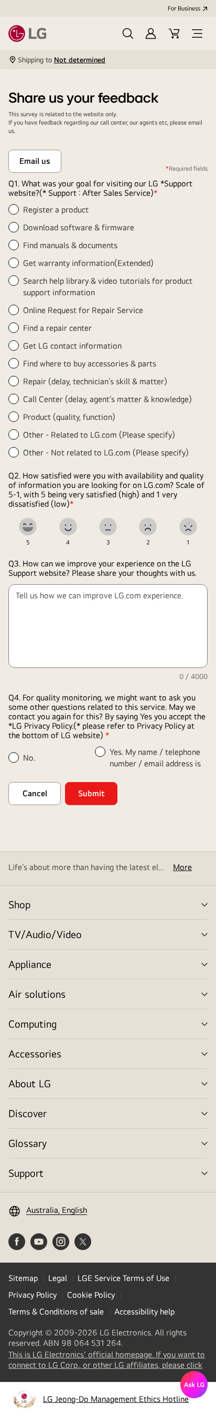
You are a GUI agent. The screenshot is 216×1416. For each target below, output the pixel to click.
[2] (147, 526)
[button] (127, 33)
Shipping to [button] (61, 59)
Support (26, 1173)
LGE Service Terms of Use (123, 1278)
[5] (27, 526)
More (182, 867)
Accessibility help (144, 1312)
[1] (188, 526)
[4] (68, 526)
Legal (57, 1278)
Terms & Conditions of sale (56, 1312)
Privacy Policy (32, 1295)
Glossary (27, 1143)
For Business (184, 8)
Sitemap (23, 1278)
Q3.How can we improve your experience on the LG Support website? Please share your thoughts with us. (102, 568)
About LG (29, 1083)
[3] (108, 526)
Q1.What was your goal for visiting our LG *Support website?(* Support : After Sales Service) (100, 188)
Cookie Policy (91, 1295)
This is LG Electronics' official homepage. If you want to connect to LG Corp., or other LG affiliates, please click (108, 1360)
